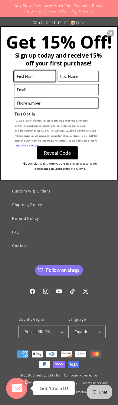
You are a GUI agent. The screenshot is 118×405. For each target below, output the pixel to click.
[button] (110, 33)
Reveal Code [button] (57, 153)
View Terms (21, 145)
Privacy (34, 145)
